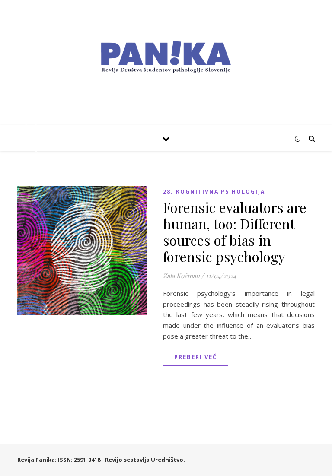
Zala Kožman (181, 275)
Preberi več (195, 357)
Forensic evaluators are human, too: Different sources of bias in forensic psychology (234, 232)
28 (167, 191)
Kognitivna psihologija (220, 191)
